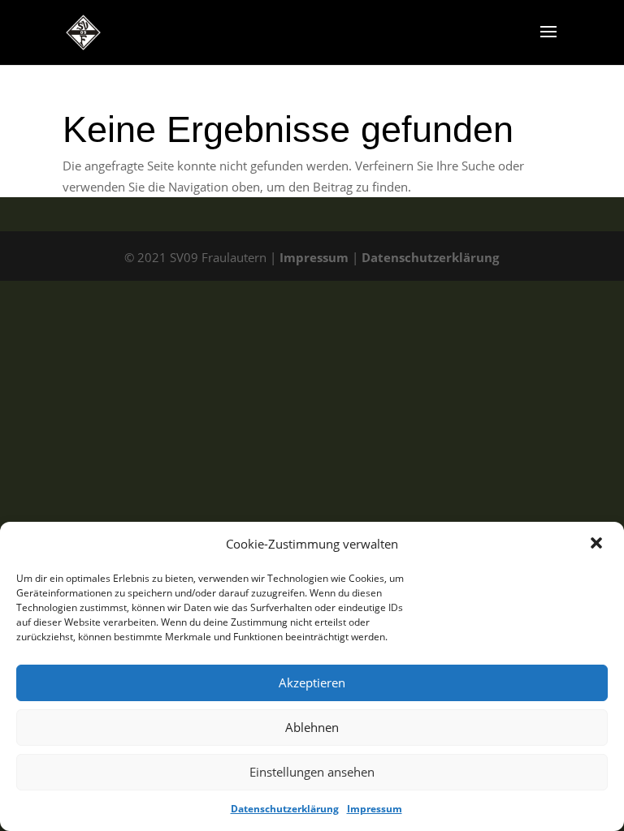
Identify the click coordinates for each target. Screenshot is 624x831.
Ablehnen (312, 727)
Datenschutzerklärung (285, 809)
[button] (598, 544)
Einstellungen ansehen (312, 772)
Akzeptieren (312, 682)
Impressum (374, 809)
